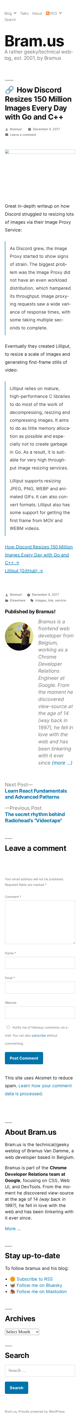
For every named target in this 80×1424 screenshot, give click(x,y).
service (60, 600)
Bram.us (34, 40)
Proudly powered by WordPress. (41, 1411)
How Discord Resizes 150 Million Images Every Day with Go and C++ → (39, 554)
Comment (13, 897)
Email (10, 978)
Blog (8, 13)
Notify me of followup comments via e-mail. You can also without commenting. (37, 1035)
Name (10, 953)
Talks (24, 13)
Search (10, 19)
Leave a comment (23, 134)
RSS (53, 13)
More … (13, 1228)
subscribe (39, 1035)
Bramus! (16, 129)
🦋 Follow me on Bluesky (36, 1285)
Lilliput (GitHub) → (24, 570)
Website (10, 1002)
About (37, 13)
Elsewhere (17, 600)
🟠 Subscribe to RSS (31, 1279)
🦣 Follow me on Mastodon (38, 1291)
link (50, 600)
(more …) (62, 763)
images (40, 600)
